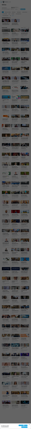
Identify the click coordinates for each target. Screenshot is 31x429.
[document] (15, 426)
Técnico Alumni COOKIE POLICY (5, 426)
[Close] (29, 424)
